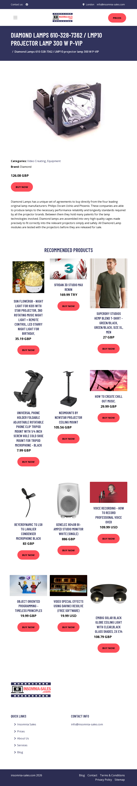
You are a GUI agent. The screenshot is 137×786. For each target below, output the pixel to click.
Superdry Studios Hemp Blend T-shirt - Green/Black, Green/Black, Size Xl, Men (108, 322)
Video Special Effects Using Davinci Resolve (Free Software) (68, 606)
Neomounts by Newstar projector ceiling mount (68, 417)
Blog (20, 752)
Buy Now (22, 187)
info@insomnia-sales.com (111, 4)
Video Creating (36, 161)
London (90, 4)
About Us (23, 738)
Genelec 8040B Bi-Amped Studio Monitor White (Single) (68, 529)
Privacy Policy (103, 779)
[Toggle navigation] (15, 17)
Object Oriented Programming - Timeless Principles (28, 606)
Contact (92, 775)
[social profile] (26, 4)
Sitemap (120, 779)
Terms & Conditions (112, 775)
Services (22, 745)
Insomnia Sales (26, 724)
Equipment (54, 161)
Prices (117, 18)
